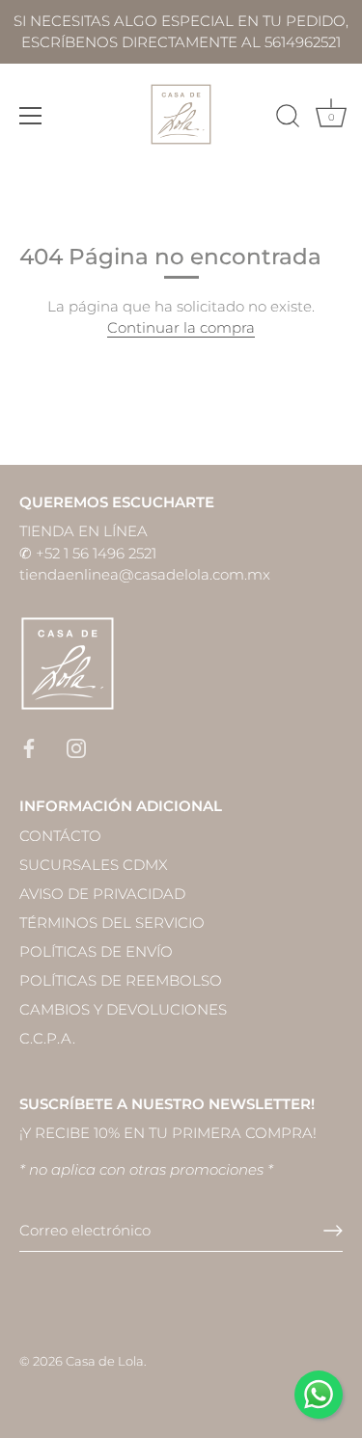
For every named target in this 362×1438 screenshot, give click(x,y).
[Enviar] (333, 1230)
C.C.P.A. (47, 1038)
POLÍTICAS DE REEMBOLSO (120, 980)
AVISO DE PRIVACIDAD (102, 893)
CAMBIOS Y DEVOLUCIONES (123, 1009)
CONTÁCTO (60, 836)
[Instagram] (76, 747)
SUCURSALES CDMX (93, 864)
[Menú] (31, 116)
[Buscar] (287, 118)
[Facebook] (29, 747)
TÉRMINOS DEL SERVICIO (112, 922)
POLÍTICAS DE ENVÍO (96, 951)
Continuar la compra (181, 327)
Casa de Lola (105, 1361)
